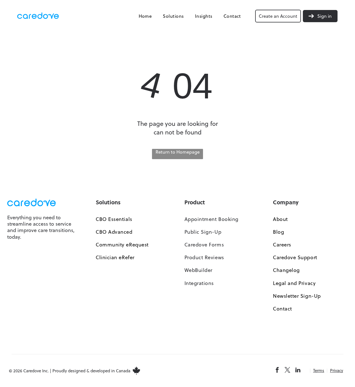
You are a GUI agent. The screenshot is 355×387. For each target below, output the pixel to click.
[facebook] (277, 371)
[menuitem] (145, 15)
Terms (318, 370)
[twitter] (287, 371)
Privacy (336, 370)
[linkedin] (297, 371)
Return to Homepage (178, 152)
